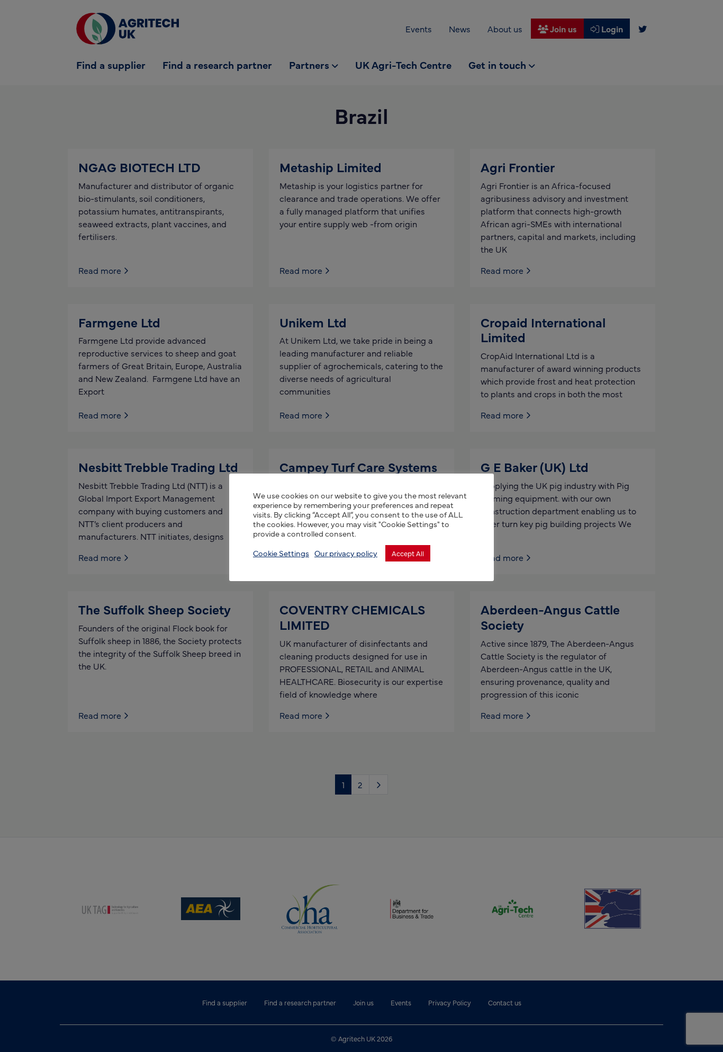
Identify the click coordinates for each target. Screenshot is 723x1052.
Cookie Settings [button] (281, 553)
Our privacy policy (345, 553)
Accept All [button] (408, 553)
